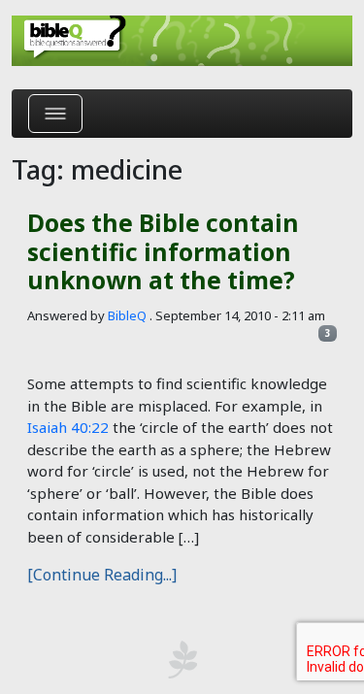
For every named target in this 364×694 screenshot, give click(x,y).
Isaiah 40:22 (68, 427)
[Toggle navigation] (55, 113)
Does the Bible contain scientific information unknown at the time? (163, 251)
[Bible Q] (182, 41)
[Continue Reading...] (102, 574)
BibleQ (127, 315)
